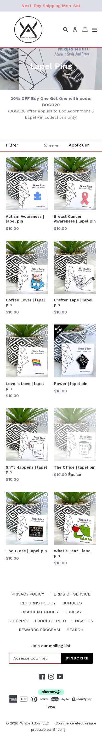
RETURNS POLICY (38, 602)
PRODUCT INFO (50, 620)
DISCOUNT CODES (39, 611)
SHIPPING (18, 620)
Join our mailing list (51, 645)
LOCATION (83, 620)
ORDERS (73, 611)
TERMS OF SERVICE (70, 594)
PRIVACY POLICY (28, 594)
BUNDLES (72, 602)
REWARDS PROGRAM (39, 629)
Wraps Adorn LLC (34, 723)
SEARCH (75, 629)
